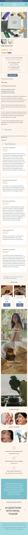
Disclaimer (14, 524)
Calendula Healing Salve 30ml (8, 89)
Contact (23, 523)
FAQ (20, 523)
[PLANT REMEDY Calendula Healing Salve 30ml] (7, 291)
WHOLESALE (8, 524)
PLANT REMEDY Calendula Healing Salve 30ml (6, 298)
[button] (2, 4)
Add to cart (12, 75)
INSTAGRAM (4, 523)
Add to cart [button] (6, 305)
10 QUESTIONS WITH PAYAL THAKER (13, 510)
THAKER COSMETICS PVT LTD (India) (15, 527)
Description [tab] (4, 137)
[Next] (25, 25)
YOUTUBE (10, 523)
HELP (4, 524)
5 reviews (10, 49)
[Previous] (3, 25)
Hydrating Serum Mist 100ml (8, 92)
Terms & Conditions (22, 525)
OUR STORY (15, 523)
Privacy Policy (21, 524)
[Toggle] (2, 129)
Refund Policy (4, 525)
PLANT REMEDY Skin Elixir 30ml (19, 297)
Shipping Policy (13, 525)
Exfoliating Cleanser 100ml (7, 91)
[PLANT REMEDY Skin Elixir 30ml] (20, 291)
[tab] (14, 140)
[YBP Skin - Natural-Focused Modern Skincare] (14, 4)
